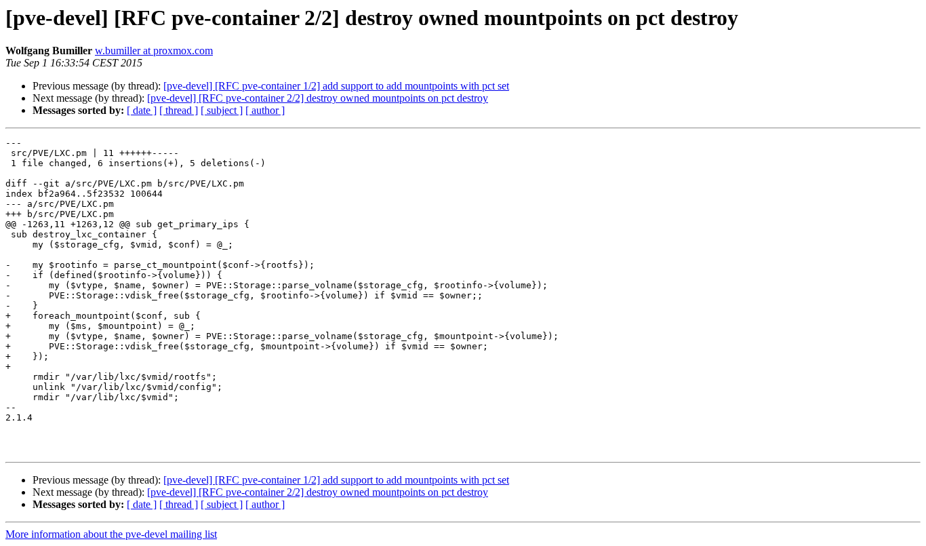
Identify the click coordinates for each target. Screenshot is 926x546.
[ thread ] (178, 110)
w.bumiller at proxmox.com (154, 50)
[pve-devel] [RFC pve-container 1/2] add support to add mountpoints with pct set (336, 86)
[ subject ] (222, 110)
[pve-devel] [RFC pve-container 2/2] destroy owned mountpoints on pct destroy (317, 98)
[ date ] (142, 110)
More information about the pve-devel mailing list (111, 534)
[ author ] (265, 110)
